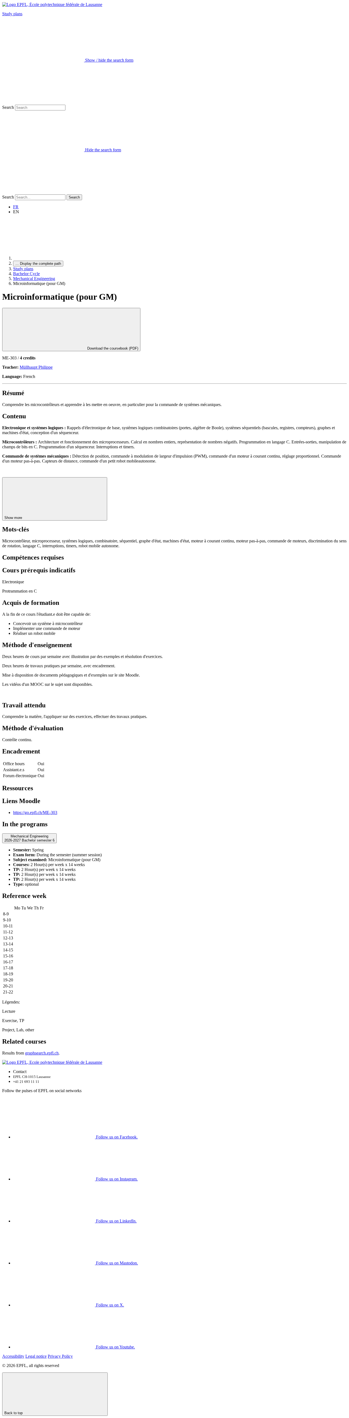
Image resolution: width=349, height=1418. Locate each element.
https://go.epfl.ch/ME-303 (35, 812)
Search (8, 107)
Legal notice (36, 1356)
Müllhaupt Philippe (36, 367)
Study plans (12, 13)
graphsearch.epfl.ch (42, 1053)
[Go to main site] (54, 258)
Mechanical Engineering (34, 278)
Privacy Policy (60, 1356)
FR (16, 207)
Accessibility (13, 1356)
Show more (13, 518)
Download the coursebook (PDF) (112, 348)
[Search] (43, 192)
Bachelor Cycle (26, 273)
